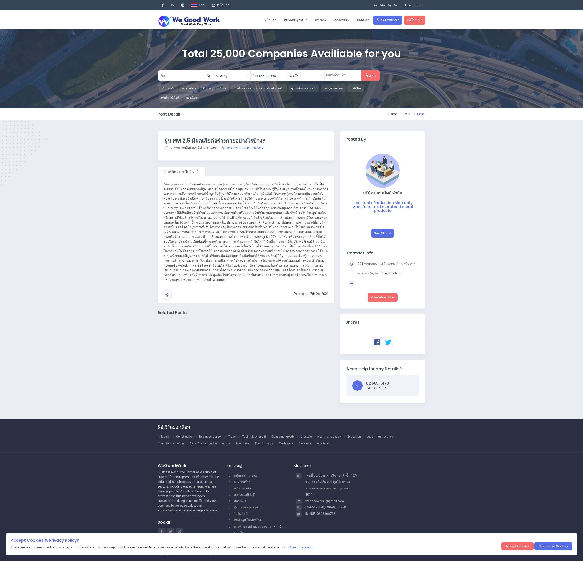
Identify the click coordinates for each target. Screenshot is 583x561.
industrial (164, 436)
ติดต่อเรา (363, 20)
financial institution (171, 443)
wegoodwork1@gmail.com (324, 501)
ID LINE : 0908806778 (320, 514)
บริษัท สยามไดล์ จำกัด (184, 172)
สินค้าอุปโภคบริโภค (248, 520)
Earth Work (286, 443)
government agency (380, 436)
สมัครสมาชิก (389, 20)
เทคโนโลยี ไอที (244, 494)
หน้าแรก (270, 20)
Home (392, 114)
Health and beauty (329, 436)
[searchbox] (343, 75)
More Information (383, 297)
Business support (211, 436)
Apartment (324, 443)
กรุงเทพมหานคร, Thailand (244, 147)
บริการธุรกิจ (242, 488)
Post (407, 114)
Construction (185, 436)
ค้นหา (370, 75)
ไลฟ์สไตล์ (241, 514)
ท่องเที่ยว (240, 501)
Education (354, 436)
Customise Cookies (553, 546)
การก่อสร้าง (242, 482)
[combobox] (231, 75)
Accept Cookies (517, 546)
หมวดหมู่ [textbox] (221, 75)
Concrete (305, 443)
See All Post (382, 233)
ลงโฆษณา (414, 20)
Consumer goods (283, 436)
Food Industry (264, 443)
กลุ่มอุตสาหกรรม (245, 475)
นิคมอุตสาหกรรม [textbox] (264, 75)
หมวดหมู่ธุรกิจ (294, 20)
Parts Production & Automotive (210, 443)
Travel (232, 436)
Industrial (362, 202)
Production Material (392, 202)
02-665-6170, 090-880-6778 (325, 507)
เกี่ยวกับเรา (341, 20)
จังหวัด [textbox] (294, 75)
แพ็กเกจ (320, 20)
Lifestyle (306, 436)
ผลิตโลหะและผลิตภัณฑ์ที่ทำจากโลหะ (190, 147)
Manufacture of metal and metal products (382, 209)
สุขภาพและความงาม (248, 507)
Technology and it (254, 436)
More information (301, 547)
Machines (242, 443)
